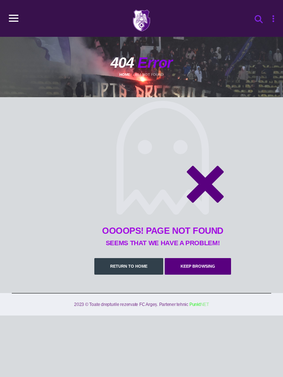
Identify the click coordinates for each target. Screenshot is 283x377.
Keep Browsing (198, 266)
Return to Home (128, 266)
